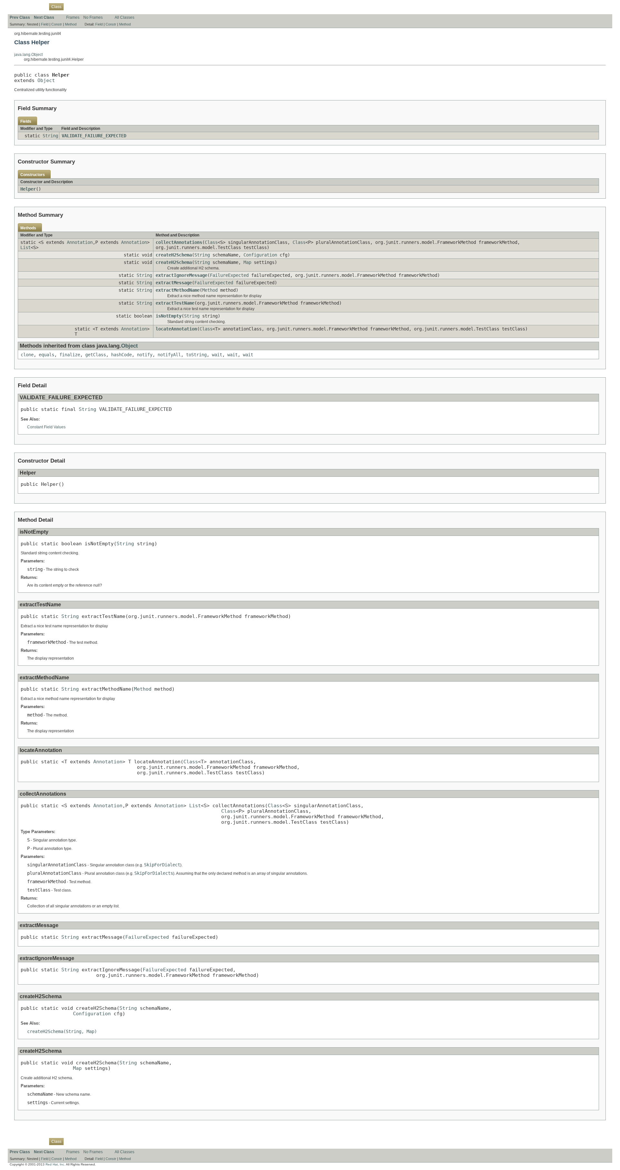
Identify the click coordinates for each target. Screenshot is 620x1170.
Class (211, 242)
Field (44, 24)
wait (217, 354)
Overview (18, 6)
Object (46, 80)
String (50, 135)
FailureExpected (229, 275)
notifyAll (169, 354)
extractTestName (175, 303)
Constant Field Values (46, 427)
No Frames (93, 17)
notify (144, 354)
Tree (82, 6)
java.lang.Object (28, 54)
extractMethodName (178, 290)
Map (247, 262)
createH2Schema (174, 254)
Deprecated (100, 6)
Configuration (260, 254)
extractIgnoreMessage (181, 275)
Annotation (80, 242)
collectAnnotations (179, 242)
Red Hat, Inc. (55, 1164)
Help (132, 6)
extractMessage (174, 282)
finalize (69, 354)
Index (119, 6)
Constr (56, 24)
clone (27, 354)
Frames (72, 17)
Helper (28, 189)
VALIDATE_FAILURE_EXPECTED (94, 135)
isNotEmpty (168, 316)
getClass (95, 354)
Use (70, 6)
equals (46, 354)
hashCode (121, 354)
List (25, 247)
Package (38, 6)
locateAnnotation (176, 328)
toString (196, 354)
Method (71, 24)
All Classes (124, 17)
